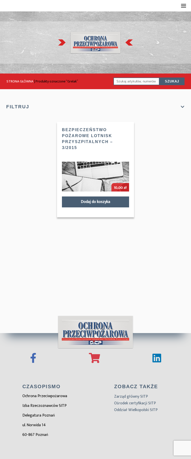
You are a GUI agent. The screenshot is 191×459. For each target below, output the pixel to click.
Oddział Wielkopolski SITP (136, 410)
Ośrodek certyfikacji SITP (135, 403)
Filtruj (17, 106)
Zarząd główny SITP (131, 396)
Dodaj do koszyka (95, 201)
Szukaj (172, 81)
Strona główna (19, 81)
